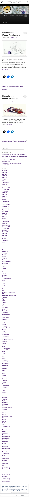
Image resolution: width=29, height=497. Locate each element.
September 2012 (6, 230)
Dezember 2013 (6, 204)
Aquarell (4, 256)
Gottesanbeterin (6, 314)
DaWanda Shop (6, 282)
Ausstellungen (5, 260)
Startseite (5, 15)
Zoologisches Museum (8, 469)
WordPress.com (6, 481)
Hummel (4, 329)
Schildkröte (5, 404)
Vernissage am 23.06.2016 (8, 159)
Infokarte (4, 341)
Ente (3, 289)
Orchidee (4, 380)
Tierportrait (5, 446)
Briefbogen (5, 270)
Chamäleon (5, 275)
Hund (3, 331)
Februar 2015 (5, 182)
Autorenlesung (6, 263)
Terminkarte (5, 428)
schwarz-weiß (5, 411)
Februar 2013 (5, 221)
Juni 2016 (4, 174)
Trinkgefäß (4, 452)
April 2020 (4, 170)
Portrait (4, 392)
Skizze (21, 86)
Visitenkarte (5, 457)
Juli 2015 (4, 176)
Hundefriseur (5, 333)
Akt (11, 85)
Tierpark (4, 443)
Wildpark (4, 460)
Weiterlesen (5, 69)
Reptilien (4, 401)
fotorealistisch (5, 86)
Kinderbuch (5, 355)
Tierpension (5, 445)
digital (3, 285)
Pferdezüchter (5, 385)
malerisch (15, 141)
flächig (4, 302)
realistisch (20, 141)
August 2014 (5, 191)
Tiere (3, 434)
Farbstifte (4, 297)
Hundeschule (5, 336)
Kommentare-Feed (6, 480)
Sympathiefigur (6, 426)
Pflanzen (4, 387)
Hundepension (5, 334)
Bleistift (14, 85)
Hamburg (4, 322)
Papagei (4, 382)
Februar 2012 (5, 240)
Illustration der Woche (14, 86)
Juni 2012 (4, 235)
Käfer (3, 351)
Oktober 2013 (5, 208)
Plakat (3, 390)
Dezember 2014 (6, 186)
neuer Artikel (5, 377)
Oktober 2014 (5, 189)
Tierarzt (4, 431)
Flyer (3, 304)
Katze (3, 346)
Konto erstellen (6, 474)
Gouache (4, 316)
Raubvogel (4, 397)
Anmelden (4, 476)
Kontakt (13, 19)
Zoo (3, 465)
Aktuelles (4, 253)
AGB (18, 19)
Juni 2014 (4, 194)
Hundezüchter (5, 338)
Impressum (5, 22)
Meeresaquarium (6, 372)
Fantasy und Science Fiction (9, 295)
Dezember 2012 (6, 225)
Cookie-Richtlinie (17, 490)
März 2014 (4, 199)
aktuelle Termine (6, 251)
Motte (3, 373)
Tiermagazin (5, 441)
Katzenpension (6, 348)
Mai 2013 (4, 216)
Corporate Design (6, 278)
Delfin (3, 283)
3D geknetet (5, 248)
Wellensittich (5, 458)
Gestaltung (5, 312)
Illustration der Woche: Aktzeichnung (11, 33)
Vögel (3, 455)
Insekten (4, 343)
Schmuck (4, 409)
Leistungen (11, 15)
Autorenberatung (6, 261)
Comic (3, 277)
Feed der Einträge (6, 478)
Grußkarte (4, 319)
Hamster (4, 324)
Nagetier (4, 375)
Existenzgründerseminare (8, 292)
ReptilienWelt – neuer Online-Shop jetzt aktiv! (13, 154)
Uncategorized (5, 453)
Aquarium (4, 258)
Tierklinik (4, 440)
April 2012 (4, 238)
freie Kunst (23, 140)
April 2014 (4, 198)
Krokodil (4, 358)
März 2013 (4, 220)
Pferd (3, 384)
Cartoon (4, 271)
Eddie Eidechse (6, 19)
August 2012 (5, 232)
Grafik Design (5, 317)
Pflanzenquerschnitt (7, 389)
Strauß (3, 424)
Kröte (3, 356)
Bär (3, 265)
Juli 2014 (4, 193)
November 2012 (6, 227)
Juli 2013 (4, 213)
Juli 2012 (4, 233)
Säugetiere (4, 402)
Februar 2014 (5, 201)
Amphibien (5, 254)
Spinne (4, 419)
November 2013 (6, 206)
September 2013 (6, 210)
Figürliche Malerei (21, 85)
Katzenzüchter (5, 350)
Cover (3, 280)
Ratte (3, 394)
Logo (3, 367)
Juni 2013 (4, 215)
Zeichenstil (5, 463)
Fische (3, 300)
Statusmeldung (6, 161)
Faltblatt (4, 294)
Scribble (4, 414)
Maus (3, 370)
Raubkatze (4, 395)
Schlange (4, 406)
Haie (3, 321)
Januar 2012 (5, 242)
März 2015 (4, 181)
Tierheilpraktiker (6, 436)
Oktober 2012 (5, 228)
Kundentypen (5, 360)
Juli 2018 (4, 172)
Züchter (4, 462)
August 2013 (5, 211)
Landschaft (5, 365)
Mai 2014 (4, 196)
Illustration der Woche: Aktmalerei (10, 97)
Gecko (3, 309)
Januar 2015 (5, 184)
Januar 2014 (5, 203)
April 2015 (4, 179)
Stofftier (4, 421)
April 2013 (4, 218)
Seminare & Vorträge (7, 416)
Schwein (4, 412)
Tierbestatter (5, 433)
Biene (3, 266)
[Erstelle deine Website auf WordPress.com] (14, 2)
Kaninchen (4, 345)
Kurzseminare (5, 363)
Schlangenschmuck (7, 407)
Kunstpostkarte (6, 361)
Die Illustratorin (19, 15)
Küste (3, 353)
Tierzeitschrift (5, 450)
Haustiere (4, 326)
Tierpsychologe (6, 448)
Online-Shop (5, 378)
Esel (3, 290)
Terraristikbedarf (6, 429)
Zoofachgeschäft (6, 467)
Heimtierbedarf (6, 327)
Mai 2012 (4, 237)
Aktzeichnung (14, 88)
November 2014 (6, 187)
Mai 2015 (4, 177)
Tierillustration (6, 438)
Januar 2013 (5, 223)
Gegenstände (5, 311)
